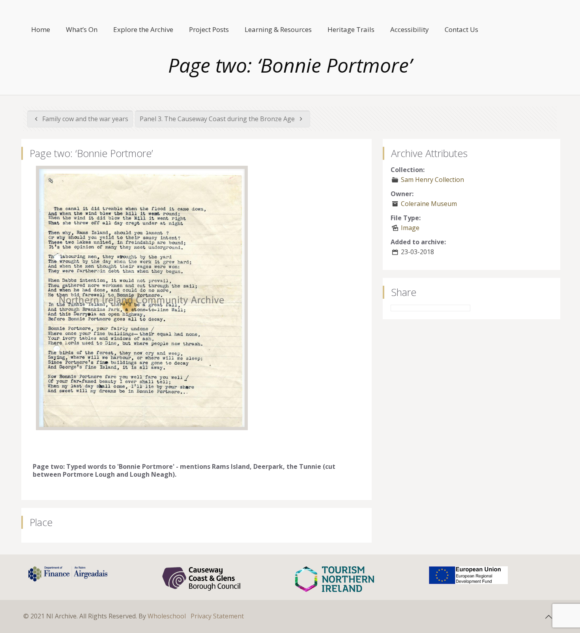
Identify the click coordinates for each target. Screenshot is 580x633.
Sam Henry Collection (432, 179)
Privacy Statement (217, 616)
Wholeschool (167, 616)
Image (410, 227)
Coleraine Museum (429, 203)
